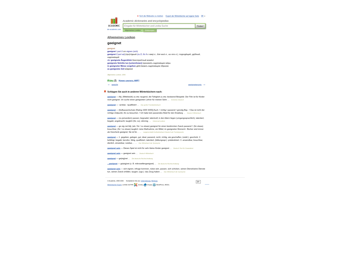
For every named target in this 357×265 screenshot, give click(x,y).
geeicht (115, 84)
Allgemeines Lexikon (133, 30)
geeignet (111, 97)
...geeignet (112, 163)
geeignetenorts (195, 84)
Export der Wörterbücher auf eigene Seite (182, 16)
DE (202, 16)
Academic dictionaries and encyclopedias (146, 21)
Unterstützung (145, 181)
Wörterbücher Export (114, 185)
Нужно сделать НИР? (129, 80)
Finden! (200, 26)
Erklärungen (149, 30)
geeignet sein (113, 148)
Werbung (154, 181)
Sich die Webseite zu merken (151, 16)
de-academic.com (114, 29)
